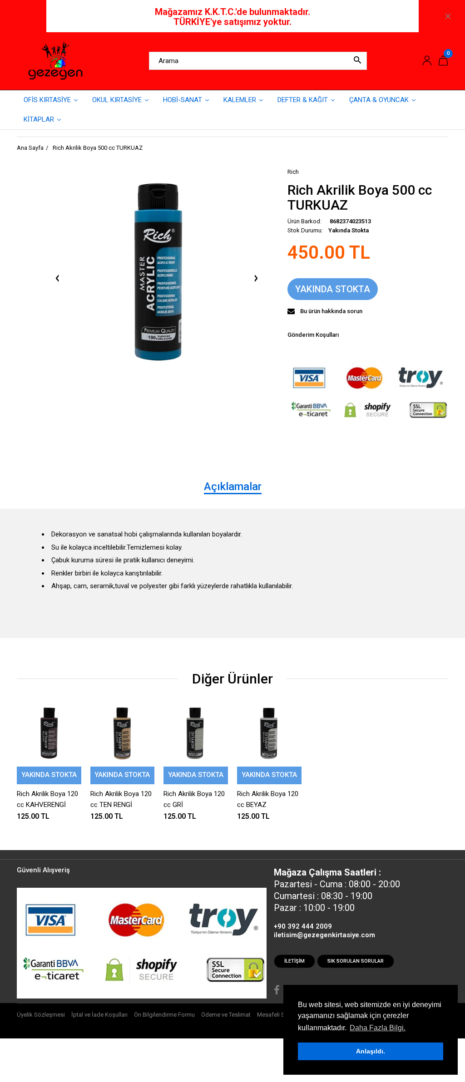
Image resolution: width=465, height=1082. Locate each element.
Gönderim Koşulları (313, 334)
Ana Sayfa (30, 147)
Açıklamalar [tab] (233, 486)
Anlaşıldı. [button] (370, 1051)
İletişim (294, 961)
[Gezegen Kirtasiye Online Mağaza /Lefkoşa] (55, 60)
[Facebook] (277, 991)
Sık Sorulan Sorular (355, 961)
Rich (293, 171)
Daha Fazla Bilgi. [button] (378, 1028)
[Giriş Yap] (427, 61)
